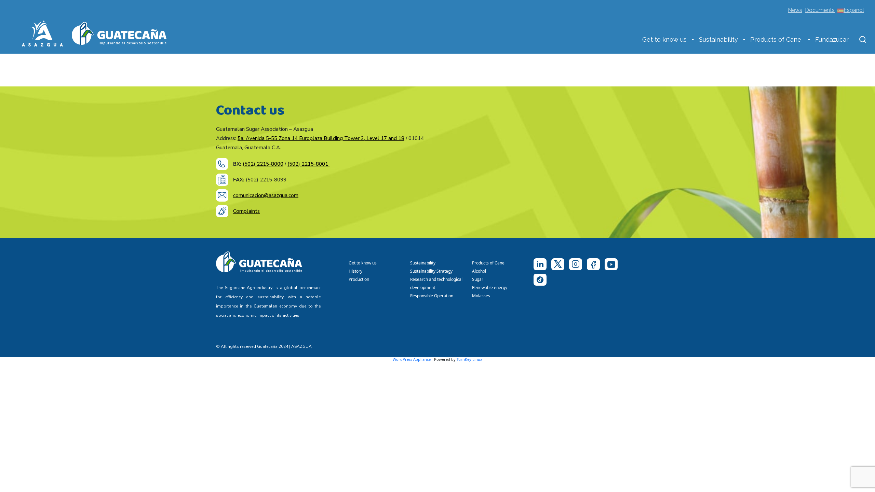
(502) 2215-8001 (308, 164)
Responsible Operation (432, 296)
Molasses (481, 296)
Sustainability (718, 39)
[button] (692, 40)
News (795, 10)
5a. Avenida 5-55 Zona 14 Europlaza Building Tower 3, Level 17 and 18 (321, 138)
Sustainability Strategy (431, 271)
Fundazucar (832, 39)
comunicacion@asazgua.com (265, 195)
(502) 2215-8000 (263, 164)
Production (359, 279)
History (355, 271)
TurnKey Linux (469, 359)
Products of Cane (776, 39)
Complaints (246, 211)
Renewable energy (490, 287)
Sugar (477, 279)
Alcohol (479, 271)
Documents (820, 10)
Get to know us (664, 39)
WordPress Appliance (412, 359)
